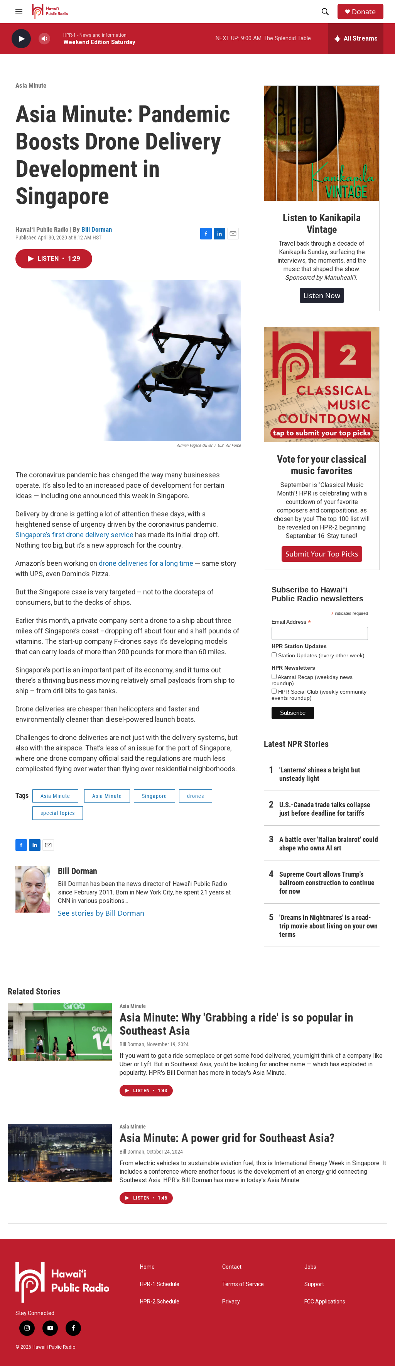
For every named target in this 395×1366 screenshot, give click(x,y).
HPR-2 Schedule (159, 1302)
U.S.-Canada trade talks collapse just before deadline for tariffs (324, 809)
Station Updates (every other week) (321, 655)
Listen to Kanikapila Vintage (322, 223)
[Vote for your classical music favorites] (321, 384)
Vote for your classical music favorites (321, 465)
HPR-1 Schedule (159, 1284)
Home (147, 1267)
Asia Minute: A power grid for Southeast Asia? (227, 1138)
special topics (58, 813)
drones (195, 796)
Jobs (310, 1267)
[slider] (57, 38)
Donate (364, 12)
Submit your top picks (321, 553)
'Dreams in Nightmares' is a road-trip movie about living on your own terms (328, 925)
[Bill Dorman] (32, 889)
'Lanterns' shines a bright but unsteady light (319, 774)
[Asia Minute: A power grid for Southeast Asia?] (60, 1153)
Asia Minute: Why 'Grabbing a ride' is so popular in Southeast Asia (236, 1024)
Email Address (291, 622)
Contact (231, 1267)
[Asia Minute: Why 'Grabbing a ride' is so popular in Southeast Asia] (60, 1032)
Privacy (231, 1302)
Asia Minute (30, 85)
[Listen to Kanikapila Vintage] (321, 143)
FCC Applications (324, 1302)
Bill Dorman (96, 229)
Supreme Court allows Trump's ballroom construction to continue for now (327, 882)
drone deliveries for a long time (146, 563)
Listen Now (322, 295)
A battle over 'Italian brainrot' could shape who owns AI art (328, 843)
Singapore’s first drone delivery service (74, 535)
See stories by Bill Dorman (101, 913)
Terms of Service (243, 1284)
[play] (21, 38)
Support (314, 1284)
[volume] (44, 39)
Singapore (154, 796)
